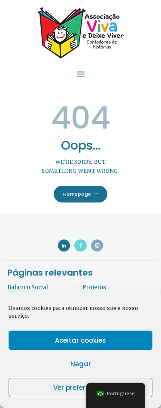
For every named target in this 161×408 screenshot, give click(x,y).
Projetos (94, 287)
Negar (80, 363)
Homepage (77, 193)
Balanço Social (27, 287)
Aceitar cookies (80, 340)
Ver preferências (80, 387)
